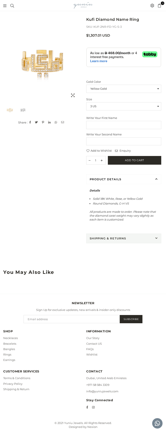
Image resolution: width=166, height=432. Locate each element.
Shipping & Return (16, 389)
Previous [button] (9, 63)
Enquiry (125, 150)
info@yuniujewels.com (102, 391)
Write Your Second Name (104, 134)
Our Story (92, 338)
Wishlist (91, 354)
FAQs (90, 349)
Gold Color (93, 81)
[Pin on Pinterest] (43, 122)
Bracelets (9, 343)
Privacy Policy (12, 383)
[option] (42, 63)
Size (89, 99)
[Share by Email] (62, 122)
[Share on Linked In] (49, 122)
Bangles (9, 349)
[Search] (12, 5)
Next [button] (76, 63)
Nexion (92, 427)
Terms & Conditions (16, 378)
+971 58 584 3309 (97, 385)
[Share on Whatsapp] (56, 122)
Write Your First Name (101, 118)
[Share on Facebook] (30, 122)
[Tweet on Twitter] (36, 122)
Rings (7, 354)
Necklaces (10, 338)
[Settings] (152, 5)
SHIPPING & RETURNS (108, 238)
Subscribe (131, 319)
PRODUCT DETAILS (105, 179)
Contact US (94, 343)
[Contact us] (157, 423)
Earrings (9, 360)
